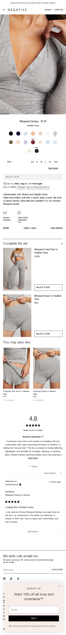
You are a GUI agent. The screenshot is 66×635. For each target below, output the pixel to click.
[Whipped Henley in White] (47, 133)
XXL (56, 161)
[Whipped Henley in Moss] (11, 142)
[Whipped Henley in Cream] (40, 142)
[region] (33, 2)
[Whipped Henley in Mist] (55, 142)
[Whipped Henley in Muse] (47, 142)
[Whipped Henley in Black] (11, 133)
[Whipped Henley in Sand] (40, 133)
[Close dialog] (59, 586)
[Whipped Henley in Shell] (18, 142)
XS (32, 161)
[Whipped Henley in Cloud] (29, 150)
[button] (5, 10)
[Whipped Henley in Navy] (18, 133)
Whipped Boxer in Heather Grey (48, 297)
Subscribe (57, 570)
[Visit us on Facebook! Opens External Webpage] (18, 578)
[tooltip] (42, 437)
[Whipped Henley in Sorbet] (33, 133)
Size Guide (53, 168)
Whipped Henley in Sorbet (17, 495)
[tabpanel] (33, 64)
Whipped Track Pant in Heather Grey (46, 251)
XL (50, 161)
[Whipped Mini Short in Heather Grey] (16, 368)
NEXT (34, 618)
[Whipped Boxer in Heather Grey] (46, 368)
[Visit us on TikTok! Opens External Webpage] (11, 578)
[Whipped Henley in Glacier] (25, 133)
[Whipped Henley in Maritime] (25, 142)
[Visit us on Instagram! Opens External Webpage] (4, 578)
